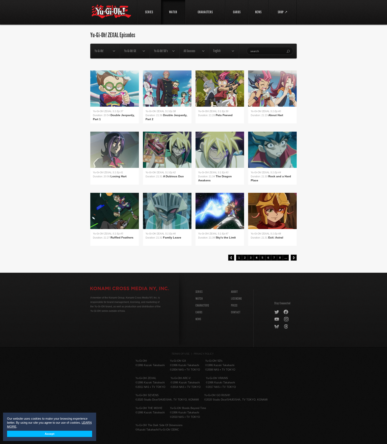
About (234, 292)
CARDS (199, 312)
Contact (235, 312)
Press (234, 305)
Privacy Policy (204, 353)
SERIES (199, 292)
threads (286, 326)
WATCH (199, 298)
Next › (294, 258)
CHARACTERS (202, 305)
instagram (286, 319)
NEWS (198, 319)
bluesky (277, 326)
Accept (49, 433)
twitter (276, 312)
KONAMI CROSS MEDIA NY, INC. (129, 289)
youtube (277, 319)
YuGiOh (111, 12)
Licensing (236, 298)
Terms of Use (180, 353)
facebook (286, 312)
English (217, 51)
